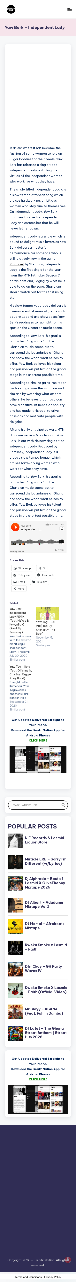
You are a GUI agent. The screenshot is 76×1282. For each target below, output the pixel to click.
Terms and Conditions (28, 1276)
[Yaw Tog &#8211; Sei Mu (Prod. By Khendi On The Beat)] (47, 613)
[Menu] (69, 9)
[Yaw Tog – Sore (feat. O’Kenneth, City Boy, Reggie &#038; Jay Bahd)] (23, 688)
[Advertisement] (38, 100)
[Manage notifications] (68, 1260)
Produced (17, 264)
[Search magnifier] (63, 805)
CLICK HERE (38, 740)
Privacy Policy (52, 1276)
